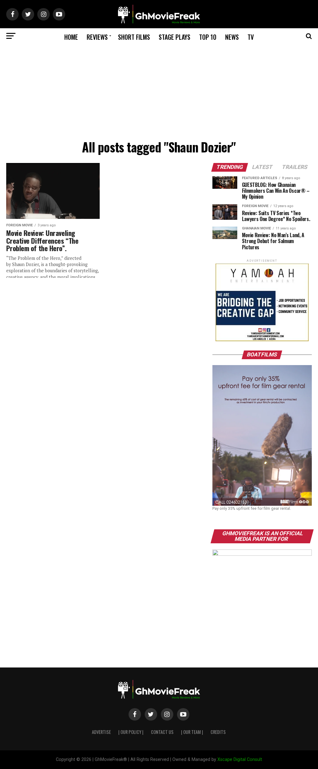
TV (251, 37)
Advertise (101, 732)
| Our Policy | (130, 732)
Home (71, 37)
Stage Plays (174, 37)
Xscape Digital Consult (239, 759)
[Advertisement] (158, 90)
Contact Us (162, 732)
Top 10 (207, 37)
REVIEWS (97, 37)
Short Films (134, 37)
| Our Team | (192, 732)
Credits (218, 732)
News (232, 37)
